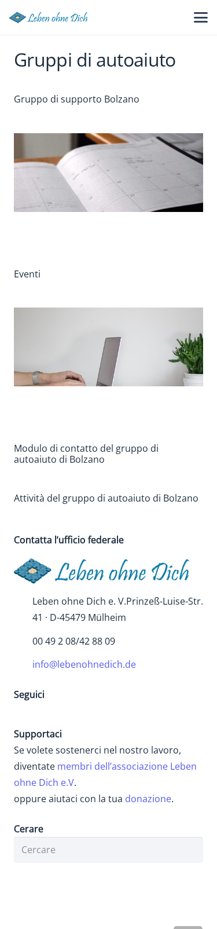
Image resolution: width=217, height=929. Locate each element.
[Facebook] (25, 714)
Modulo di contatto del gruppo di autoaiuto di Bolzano (86, 454)
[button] (200, 17)
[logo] (51, 17)
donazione (148, 798)
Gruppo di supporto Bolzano (76, 99)
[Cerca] (190, 850)
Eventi (27, 274)
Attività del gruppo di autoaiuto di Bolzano (106, 498)
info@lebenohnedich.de (84, 664)
